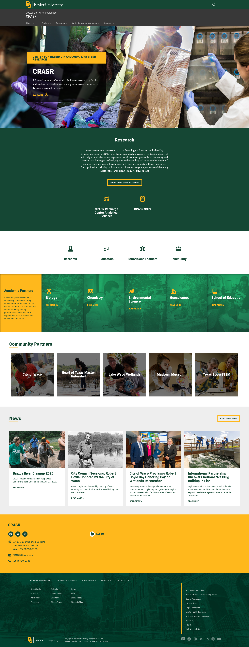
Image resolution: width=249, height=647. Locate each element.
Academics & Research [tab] (66, 580)
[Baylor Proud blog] (183, 640)
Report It (189, 620)
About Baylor (36, 589)
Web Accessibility (193, 629)
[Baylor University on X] (200, 640)
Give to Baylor (56, 602)
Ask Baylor (35, 597)
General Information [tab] (40, 580)
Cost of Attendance (193, 598)
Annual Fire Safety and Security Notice (201, 594)
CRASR (31, 16)
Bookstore (35, 602)
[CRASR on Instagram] (25, 534)
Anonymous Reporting (195, 590)
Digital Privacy (191, 603)
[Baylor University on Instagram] (195, 640)
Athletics (34, 593)
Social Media (76, 597)
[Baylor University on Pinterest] (212, 640)
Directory (55, 597)
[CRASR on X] (18, 534)
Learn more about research (124, 182)
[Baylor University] (44, 4)
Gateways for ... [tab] (124, 580)
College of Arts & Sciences (41, 12)
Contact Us (109, 23)
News (73, 589)
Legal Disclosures (193, 607)
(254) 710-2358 (21, 560)
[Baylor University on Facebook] (189, 640)
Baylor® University (81, 638)
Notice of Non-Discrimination (197, 616)
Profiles (45, 23)
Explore (38, 94)
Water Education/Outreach (84, 23)
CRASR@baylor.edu (23, 555)
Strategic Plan (77, 602)
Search (74, 593)
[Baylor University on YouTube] (218, 640)
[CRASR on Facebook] (11, 534)
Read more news (228, 418)
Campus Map (56, 593)
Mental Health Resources (196, 611)
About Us (30, 23)
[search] (214, 4)
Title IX (188, 624)
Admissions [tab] (106, 580)
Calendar (55, 589)
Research (60, 23)
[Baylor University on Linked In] (207, 640)
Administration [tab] (89, 580)
